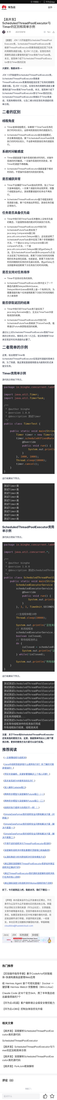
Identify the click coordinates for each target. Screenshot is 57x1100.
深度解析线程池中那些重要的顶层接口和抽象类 (26, 850)
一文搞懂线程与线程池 (15, 757)
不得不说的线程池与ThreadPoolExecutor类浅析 (27, 843)
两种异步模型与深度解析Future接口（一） (24, 794)
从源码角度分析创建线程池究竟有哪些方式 (24, 857)
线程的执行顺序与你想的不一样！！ (21, 807)
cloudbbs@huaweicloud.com (19, 925)
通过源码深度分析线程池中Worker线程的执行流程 (28, 883)
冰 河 (9, 32)
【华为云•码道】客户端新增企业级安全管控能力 (28, 1002)
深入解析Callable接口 (14, 787)
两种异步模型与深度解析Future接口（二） (24, 800)
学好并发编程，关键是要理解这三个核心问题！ (26, 774)
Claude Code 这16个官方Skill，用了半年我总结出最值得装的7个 (28, 995)
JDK (14, 934)
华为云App (50, 2)
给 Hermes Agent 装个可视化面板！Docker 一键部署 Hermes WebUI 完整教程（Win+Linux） (28, 985)
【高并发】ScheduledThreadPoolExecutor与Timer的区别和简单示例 (28, 1048)
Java (5, 934)
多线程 (35, 934)
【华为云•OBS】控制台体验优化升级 (22, 1008)
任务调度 (24, 934)
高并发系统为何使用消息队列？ (19, 780)
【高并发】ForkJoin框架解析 (18, 1066)
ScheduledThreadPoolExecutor (20, 1040)
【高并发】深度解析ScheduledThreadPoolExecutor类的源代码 (28, 1032)
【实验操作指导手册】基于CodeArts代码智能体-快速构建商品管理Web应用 (27, 975)
